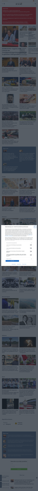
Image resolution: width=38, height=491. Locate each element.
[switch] (30, 245)
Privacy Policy (24, 264)
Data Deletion (14, 264)
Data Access (19, 264)
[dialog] (19, 245)
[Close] (35, 227)
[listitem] (19, 242)
